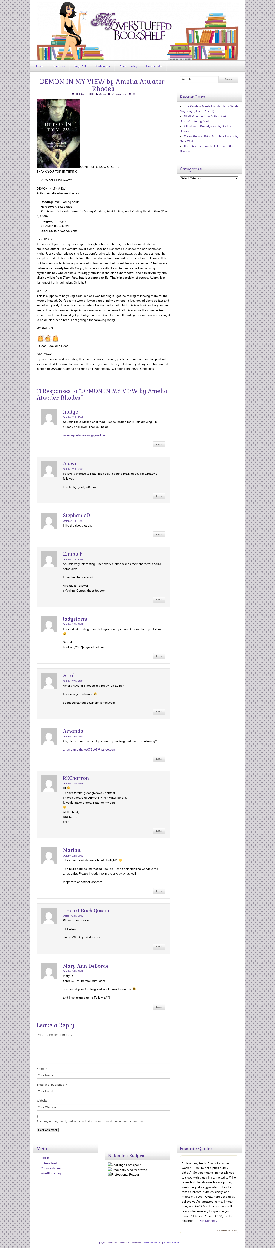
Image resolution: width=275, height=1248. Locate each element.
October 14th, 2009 (73, 971)
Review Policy (128, 66)
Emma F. (73, 554)
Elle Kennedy (208, 1220)
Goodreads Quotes (227, 1231)
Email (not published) (52, 1084)
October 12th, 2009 (73, 624)
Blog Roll (80, 66)
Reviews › (58, 66)
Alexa (69, 464)
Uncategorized (119, 94)
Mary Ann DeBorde (85, 966)
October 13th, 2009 (73, 916)
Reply (159, 444)
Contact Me (154, 66)
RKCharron (76, 778)
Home (39, 66)
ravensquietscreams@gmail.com (85, 435)
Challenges (102, 66)
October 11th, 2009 (73, 417)
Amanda (73, 731)
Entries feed (49, 1163)
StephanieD (76, 515)
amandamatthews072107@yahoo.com (89, 749)
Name (42, 1068)
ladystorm (75, 619)
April (69, 675)
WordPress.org (51, 1173)
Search (228, 79)
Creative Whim (171, 1242)
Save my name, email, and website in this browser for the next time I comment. (90, 1121)
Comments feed (51, 1168)
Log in (45, 1157)
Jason (102, 94)
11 (134, 94)
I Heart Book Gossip (86, 910)
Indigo (70, 412)
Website (42, 1100)
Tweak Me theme (151, 1242)
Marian (72, 850)
